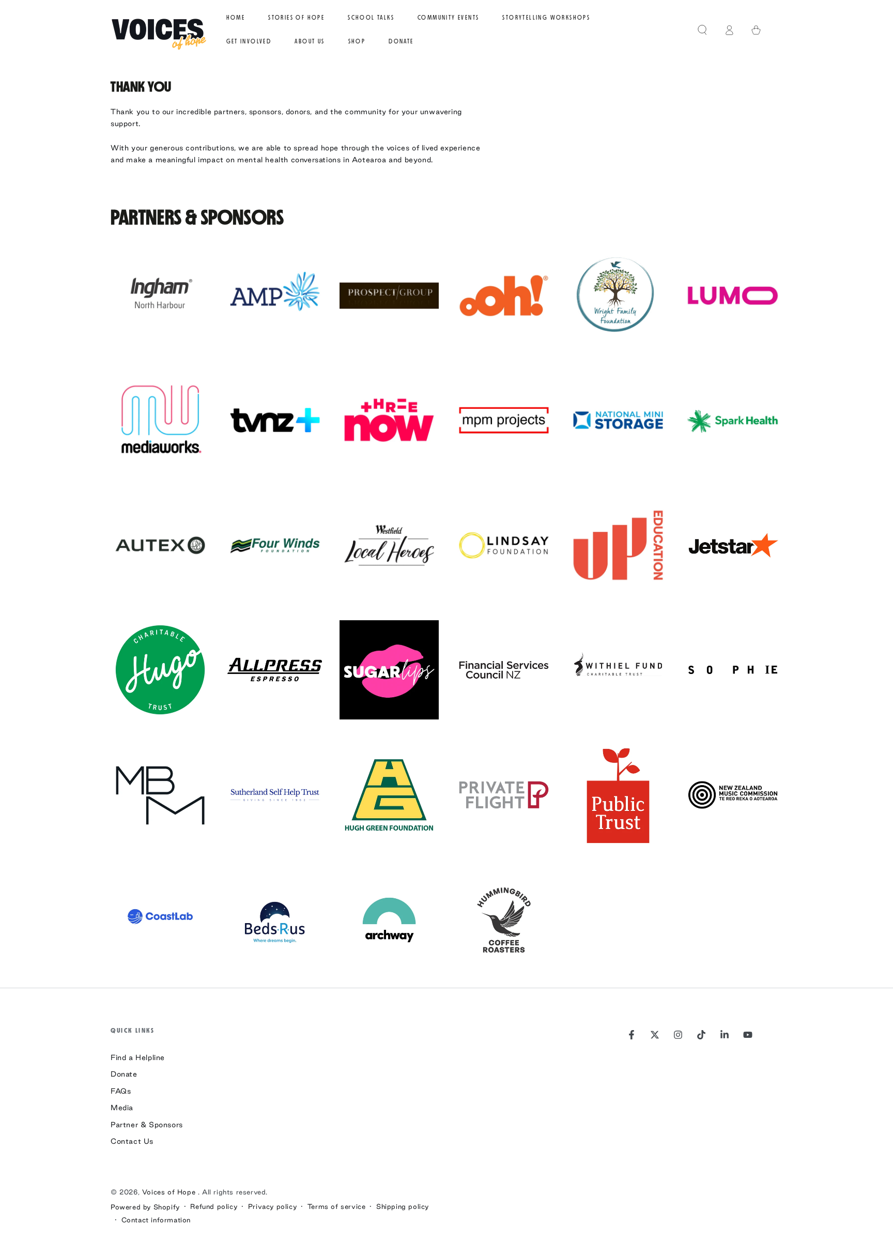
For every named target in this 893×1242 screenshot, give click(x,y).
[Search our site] (702, 30)
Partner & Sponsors (147, 1125)
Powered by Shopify (145, 1206)
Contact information (156, 1219)
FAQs (121, 1091)
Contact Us (132, 1141)
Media (122, 1107)
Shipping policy (402, 1206)
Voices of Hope (170, 1191)
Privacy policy (272, 1206)
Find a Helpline (138, 1057)
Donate (124, 1074)
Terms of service (336, 1206)
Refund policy (213, 1206)
